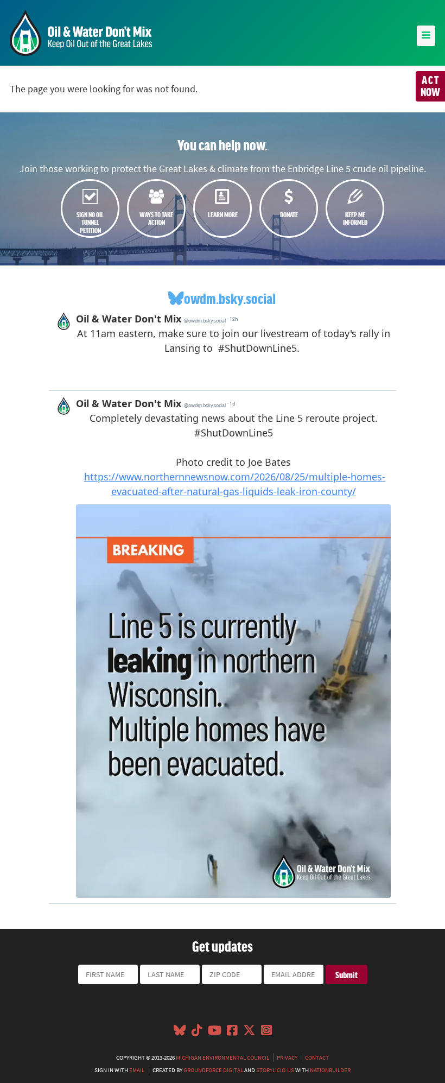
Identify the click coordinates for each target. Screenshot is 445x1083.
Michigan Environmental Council (222, 1057)
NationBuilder (330, 1070)
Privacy (287, 1057)
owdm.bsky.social (230, 298)
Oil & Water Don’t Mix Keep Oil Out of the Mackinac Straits (81, 33)
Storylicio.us (275, 1070)
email (136, 1070)
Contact (317, 1057)
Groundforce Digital (213, 1070)
